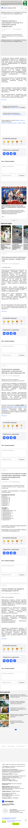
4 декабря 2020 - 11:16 (5, 374)
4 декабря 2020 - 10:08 (5, 592)
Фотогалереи (11, 744)
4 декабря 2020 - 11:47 (5, 262)
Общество (4, 17)
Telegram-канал (19, 120)
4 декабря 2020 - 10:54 (5, 480)
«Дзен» (20, 123)
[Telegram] (11, 153)
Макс (24, 123)
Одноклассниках (12, 123)
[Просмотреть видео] (6, 233)
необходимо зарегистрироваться (15, 405)
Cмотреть (15, 824)
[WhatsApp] (14, 153)
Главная (3, 744)
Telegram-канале (15, 107)
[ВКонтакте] (4, 153)
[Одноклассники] (7, 153)
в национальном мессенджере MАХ (12, 114)
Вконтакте (4, 123)
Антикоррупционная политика (9, 816)
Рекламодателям (21, 744)
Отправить (21, 175)
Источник (4, 99)
